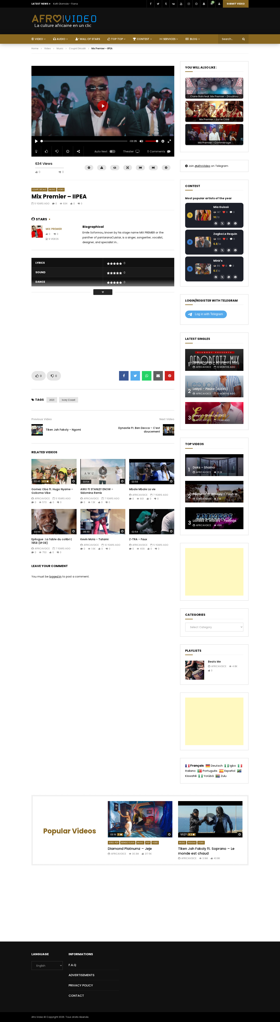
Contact (76, 995)
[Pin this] (169, 376)
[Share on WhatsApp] (146, 376)
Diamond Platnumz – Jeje (130, 848)
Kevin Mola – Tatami (94, 539)
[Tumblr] (166, 4)
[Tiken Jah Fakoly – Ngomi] (37, 430)
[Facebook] (150, 4)
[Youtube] (181, 4)
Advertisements (81, 975)
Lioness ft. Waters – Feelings (214, 521)
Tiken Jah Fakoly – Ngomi (63, 430)
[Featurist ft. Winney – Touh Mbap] (214, 492)
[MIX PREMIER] (37, 234)
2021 (51, 399)
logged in (55, 576)
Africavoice (42, 498)
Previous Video (41, 419)
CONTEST (142, 39)
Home (34, 48)
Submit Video (236, 3)
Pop (148, 842)
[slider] (83, 141)
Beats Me (214, 662)
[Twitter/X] (222, 223)
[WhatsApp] (228, 223)
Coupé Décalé (77, 48)
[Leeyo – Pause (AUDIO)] (214, 386)
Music (60, 48)
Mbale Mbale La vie (142, 489)
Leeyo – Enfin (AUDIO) (209, 415)
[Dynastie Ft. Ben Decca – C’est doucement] (168, 430)
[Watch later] (196, 4)
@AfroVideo (202, 166)
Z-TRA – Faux (138, 539)
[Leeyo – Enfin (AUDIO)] (214, 413)
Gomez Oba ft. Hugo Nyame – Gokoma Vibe (52, 491)
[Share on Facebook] (124, 376)
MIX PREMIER (54, 229)
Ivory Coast (68, 399)
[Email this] (158, 376)
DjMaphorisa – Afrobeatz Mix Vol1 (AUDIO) (225, 362)
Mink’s (217, 261)
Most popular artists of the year (208, 198)
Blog (193, 39)
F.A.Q (72, 965)
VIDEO (38, 39)
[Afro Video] (64, 21)
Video (47, 48)
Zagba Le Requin (225, 234)
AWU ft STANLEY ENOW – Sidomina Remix (96, 491)
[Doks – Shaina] (214, 465)
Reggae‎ (192, 842)
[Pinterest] (235, 223)
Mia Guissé (221, 207)
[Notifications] (204, 4)
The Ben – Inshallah (64, 3)
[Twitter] (158, 4)
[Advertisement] (100, 62)
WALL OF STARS (89, 39)
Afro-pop (113, 842)
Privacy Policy (81, 985)
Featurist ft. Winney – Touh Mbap (218, 494)
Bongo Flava (127, 842)
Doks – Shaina (204, 467)
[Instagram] (188, 4)
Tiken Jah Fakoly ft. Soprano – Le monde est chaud (206, 851)
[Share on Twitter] (135, 376)
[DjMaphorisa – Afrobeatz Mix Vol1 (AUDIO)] (214, 360)
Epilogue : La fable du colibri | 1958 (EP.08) (51, 541)
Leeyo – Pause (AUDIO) (210, 389)
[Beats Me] (194, 670)
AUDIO (60, 39)
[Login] (219, 4)
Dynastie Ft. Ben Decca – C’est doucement (139, 429)
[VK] (173, 4)
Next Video (166, 419)
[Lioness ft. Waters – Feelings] (214, 518)
